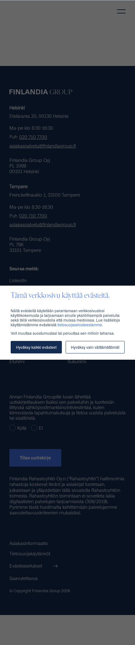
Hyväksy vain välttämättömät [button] (95, 347)
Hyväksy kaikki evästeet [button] (36, 347)
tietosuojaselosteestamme (79, 324)
